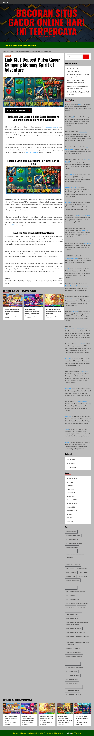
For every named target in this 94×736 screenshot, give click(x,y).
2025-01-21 (23, 74)
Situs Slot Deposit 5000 (83, 215)
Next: (49, 280)
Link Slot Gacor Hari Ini (72, 187)
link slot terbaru (71, 587)
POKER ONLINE (22, 45)
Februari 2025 (71, 493)
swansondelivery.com (71, 258)
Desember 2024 (72, 500)
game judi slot (70, 568)
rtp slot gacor (70, 595)
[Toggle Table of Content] (28, 110)
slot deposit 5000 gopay (72, 663)
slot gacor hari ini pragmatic (74, 667)
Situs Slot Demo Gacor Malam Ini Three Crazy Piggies (12, 311)
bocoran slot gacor (72, 539)
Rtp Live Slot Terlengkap (12, 74)
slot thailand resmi (71, 683)
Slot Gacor (74, 311)
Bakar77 (68, 442)
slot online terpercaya (72, 675)
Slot (79, 104)
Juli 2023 (69, 514)
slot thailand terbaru (72, 690)
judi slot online (83, 572)
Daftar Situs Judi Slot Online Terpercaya (77, 286)
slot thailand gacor (72, 679)
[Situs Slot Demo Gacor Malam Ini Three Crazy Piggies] (12, 300)
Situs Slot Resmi (80, 344)
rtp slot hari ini (70, 607)
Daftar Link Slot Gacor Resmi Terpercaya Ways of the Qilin (53, 311)
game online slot (82, 568)
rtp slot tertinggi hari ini (73, 611)
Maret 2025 (70, 489)
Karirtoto (68, 202)
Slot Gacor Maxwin (82, 401)
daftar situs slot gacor (73, 564)
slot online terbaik (71, 671)
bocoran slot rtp (71, 551)
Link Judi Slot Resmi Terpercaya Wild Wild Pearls (78, 93)
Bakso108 (68, 389)
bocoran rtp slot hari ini (73, 535)
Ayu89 (67, 269)
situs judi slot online (72, 618)
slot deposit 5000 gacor (73, 660)
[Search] (90, 44)
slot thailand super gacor (73, 687)
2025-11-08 (8, 317)
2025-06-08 (29, 317)
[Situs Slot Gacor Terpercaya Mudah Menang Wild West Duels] (65, 708)
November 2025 (72, 478)
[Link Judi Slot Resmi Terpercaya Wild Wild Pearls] (82, 708)
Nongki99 (68, 416)
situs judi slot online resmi (73, 628)
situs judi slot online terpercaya (75, 632)
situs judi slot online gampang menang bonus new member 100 (77, 623)
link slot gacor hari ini (72, 580)
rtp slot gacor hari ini (72, 599)
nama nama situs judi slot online (75, 591)
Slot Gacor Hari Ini (70, 299)
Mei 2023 (70, 521)
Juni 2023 (70, 518)
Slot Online (87, 243)
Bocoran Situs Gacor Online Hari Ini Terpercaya (46, 22)
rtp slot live (81, 607)
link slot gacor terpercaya (74, 584)
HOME (6, 45)
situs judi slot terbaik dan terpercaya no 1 (77, 637)
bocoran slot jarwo (72, 547)
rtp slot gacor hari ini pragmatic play (77, 603)
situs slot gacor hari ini (73, 648)
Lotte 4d (11, 225)
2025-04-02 (61, 724)
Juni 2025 (70, 482)
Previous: (18, 280)
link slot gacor (82, 576)
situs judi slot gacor (72, 614)
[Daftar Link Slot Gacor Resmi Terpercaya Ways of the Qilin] (54, 300)
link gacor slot (70, 576)
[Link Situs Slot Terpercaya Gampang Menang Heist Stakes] (33, 300)
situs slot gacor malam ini (73, 652)
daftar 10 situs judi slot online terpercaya (75, 556)
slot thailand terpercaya (73, 694)
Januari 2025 (71, 496)
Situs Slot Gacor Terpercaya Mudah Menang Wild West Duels (77, 87)
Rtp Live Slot (83, 132)
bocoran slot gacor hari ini (74, 543)
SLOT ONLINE (13, 45)
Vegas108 (85, 230)
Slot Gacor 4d (86, 371)
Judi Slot (71, 175)
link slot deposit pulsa (50, 127)
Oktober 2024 (71, 507)
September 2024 (72, 510)
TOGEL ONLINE (32, 45)
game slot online (71, 572)
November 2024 (72, 503)
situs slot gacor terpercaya (74, 656)
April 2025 (70, 485)
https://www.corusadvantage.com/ (75, 329)
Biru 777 (68, 359)
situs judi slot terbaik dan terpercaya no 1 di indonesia (77, 643)
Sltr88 (67, 429)
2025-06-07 (49, 317)
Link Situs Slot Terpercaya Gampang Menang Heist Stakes (32, 311)
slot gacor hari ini (32, 152)
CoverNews (68, 733)
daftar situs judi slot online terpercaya (77, 561)
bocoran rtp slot (71, 531)
